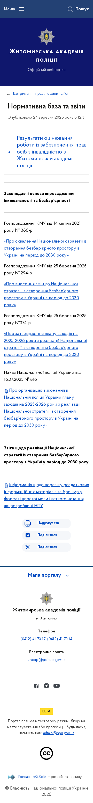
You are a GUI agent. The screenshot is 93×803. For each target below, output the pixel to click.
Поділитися (47, 535)
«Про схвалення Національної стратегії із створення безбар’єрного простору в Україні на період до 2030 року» (45, 248)
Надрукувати (48, 523)
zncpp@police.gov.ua (46, 660)
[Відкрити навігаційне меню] (21, 9)
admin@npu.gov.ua (58, 733)
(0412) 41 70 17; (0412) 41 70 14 (46, 639)
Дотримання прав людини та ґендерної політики (43, 94)
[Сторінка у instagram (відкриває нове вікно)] (46, 686)
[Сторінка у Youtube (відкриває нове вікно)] (56, 686)
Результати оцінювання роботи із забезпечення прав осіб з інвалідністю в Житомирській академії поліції (52, 152)
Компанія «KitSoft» (32, 777)
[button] (46, 575)
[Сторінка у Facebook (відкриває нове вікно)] (36, 686)
